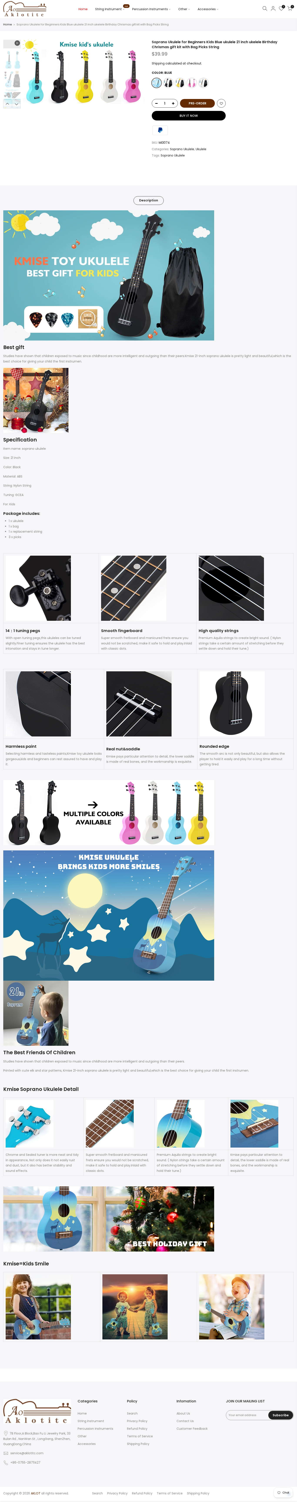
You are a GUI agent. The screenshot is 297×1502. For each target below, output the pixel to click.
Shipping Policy (138, 1444)
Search (132, 1413)
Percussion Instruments (150, 9)
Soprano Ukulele (182, 149)
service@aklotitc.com (26, 1453)
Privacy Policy (137, 1421)
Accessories (207, 9)
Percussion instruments (95, 1428)
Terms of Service (140, 1436)
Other (182, 9)
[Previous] (30, 74)
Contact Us (185, 1421)
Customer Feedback (192, 1428)
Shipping (158, 63)
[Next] (138, 74)
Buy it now (189, 116)
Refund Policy (137, 1428)
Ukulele (201, 149)
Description (148, 200)
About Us (183, 1413)
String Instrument (111, 8)
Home (83, 9)
